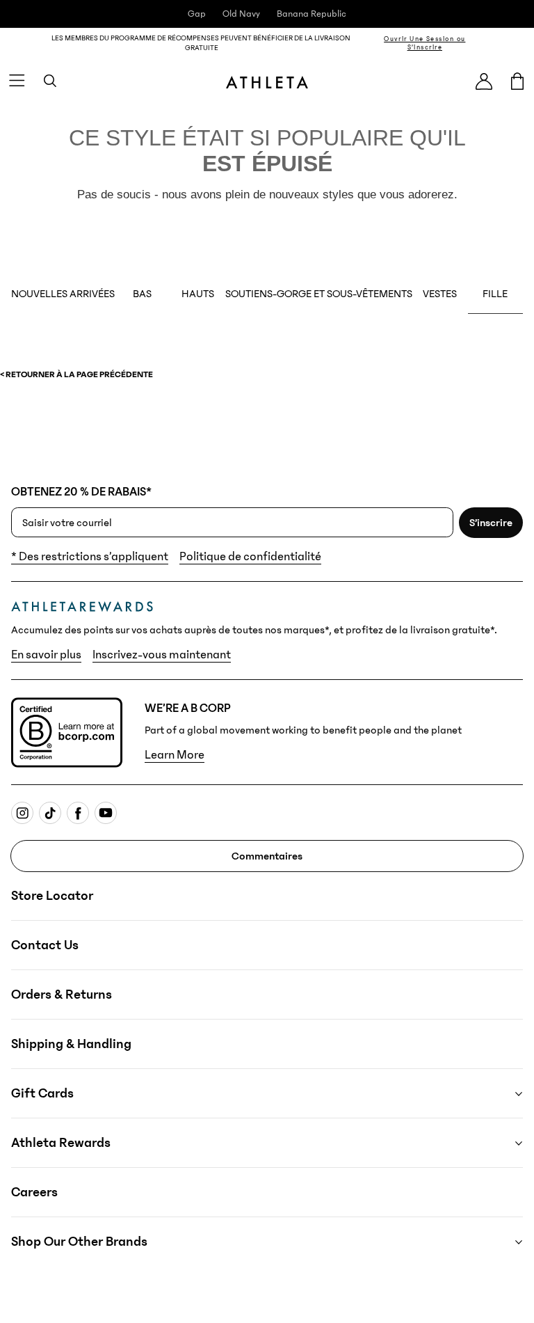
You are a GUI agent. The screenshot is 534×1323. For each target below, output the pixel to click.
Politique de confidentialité (250, 557)
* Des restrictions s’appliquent (89, 557)
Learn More (174, 755)
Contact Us (45, 945)
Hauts (197, 293)
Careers (34, 1192)
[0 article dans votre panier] (517, 80)
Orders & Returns (61, 994)
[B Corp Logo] (66, 732)
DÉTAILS (508, 42)
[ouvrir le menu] (17, 81)
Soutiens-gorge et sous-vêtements (318, 293)
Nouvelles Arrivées (63, 293)
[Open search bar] (50, 81)
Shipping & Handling (71, 1044)
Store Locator (52, 895)
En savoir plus (46, 655)
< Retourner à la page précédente (76, 374)
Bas (142, 293)
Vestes (440, 293)
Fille (495, 293)
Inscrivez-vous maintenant (161, 655)
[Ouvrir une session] (484, 81)
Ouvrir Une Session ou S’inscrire (424, 43)
